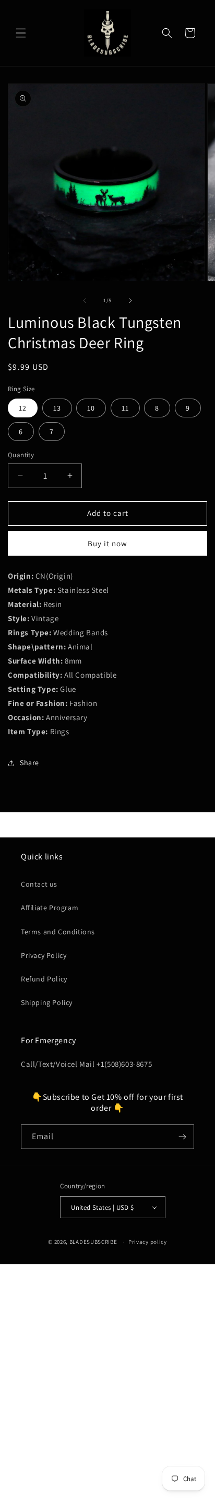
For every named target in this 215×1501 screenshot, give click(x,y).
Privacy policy (147, 1241)
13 (57, 408)
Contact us (39, 884)
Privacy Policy (43, 955)
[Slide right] (130, 300)
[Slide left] (84, 300)
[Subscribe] (182, 1136)
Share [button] (29, 762)
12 (23, 408)
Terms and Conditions (58, 931)
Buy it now (107, 543)
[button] (20, 33)
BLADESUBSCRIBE (93, 1241)
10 (91, 408)
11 (125, 408)
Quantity (21, 454)
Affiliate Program (49, 907)
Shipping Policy (47, 1002)
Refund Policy (44, 979)
